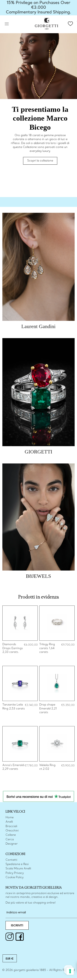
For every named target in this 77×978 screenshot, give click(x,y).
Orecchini (12, 830)
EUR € (10, 959)
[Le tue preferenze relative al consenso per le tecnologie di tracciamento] (70, 971)
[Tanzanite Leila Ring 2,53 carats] (20, 683)
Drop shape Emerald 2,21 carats (48, 708)
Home (10, 817)
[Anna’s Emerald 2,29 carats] (20, 743)
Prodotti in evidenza (38, 597)
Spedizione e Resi (17, 864)
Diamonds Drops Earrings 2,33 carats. (12, 648)
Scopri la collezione (40, 160)
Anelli (9, 822)
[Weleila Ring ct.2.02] (57, 743)
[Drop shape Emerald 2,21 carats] (57, 683)
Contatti (11, 860)
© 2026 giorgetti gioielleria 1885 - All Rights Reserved (38, 970)
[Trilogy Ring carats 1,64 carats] (57, 623)
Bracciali (11, 826)
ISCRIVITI (17, 925)
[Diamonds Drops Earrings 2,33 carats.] (20, 623)
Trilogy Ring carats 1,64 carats (47, 648)
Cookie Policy (14, 877)
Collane (11, 835)
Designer (12, 844)
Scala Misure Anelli (18, 868)
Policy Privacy (15, 873)
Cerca (10, 839)
